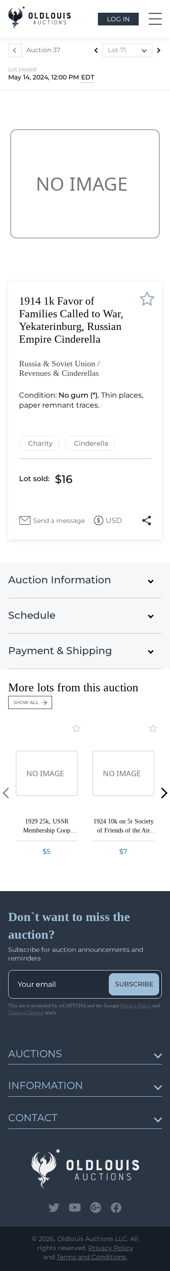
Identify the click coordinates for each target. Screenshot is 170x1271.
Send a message (59, 521)
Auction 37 (43, 50)
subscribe (134, 984)
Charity (40, 443)
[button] (162, 793)
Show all (26, 702)
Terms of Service (26, 1012)
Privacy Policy (136, 1005)
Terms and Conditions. (92, 1257)
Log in (118, 19)
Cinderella (91, 443)
